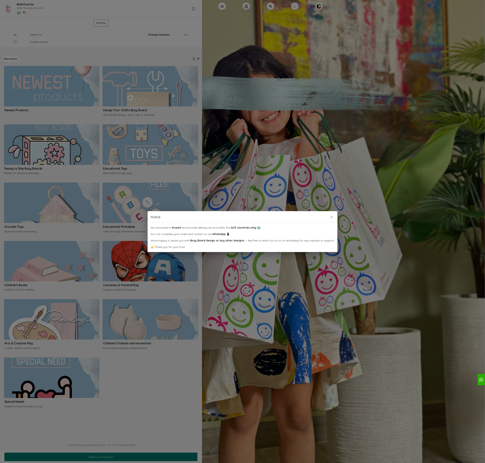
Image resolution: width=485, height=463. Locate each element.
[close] (331, 217)
